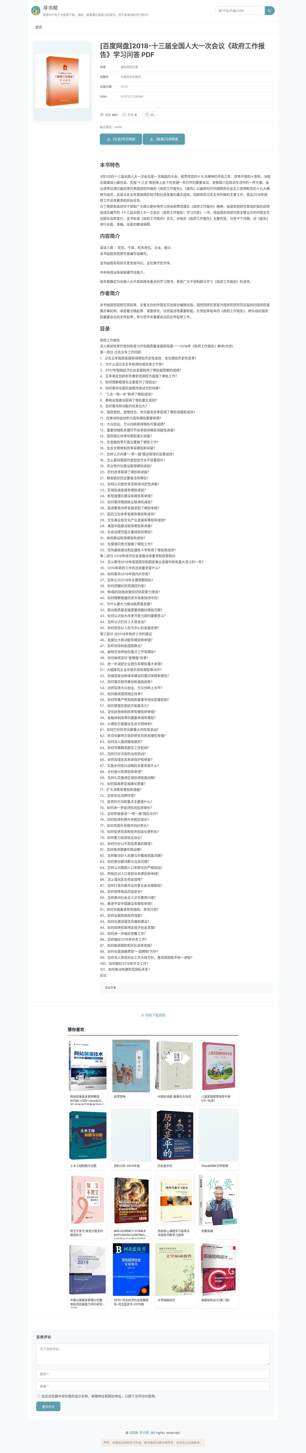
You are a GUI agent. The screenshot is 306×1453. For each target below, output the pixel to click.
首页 (38, 27)
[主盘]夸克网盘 (124, 139)
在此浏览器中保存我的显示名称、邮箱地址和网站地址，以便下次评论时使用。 (99, 1396)
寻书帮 (50, 8)
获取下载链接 (154, 1015)
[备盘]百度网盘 (167, 139)
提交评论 (48, 1406)
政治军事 (110, 987)
